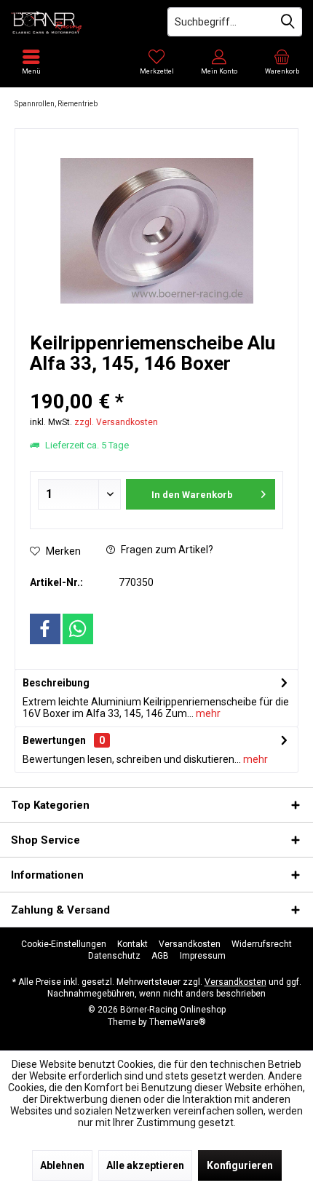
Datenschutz (114, 956)
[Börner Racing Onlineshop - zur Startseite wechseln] (78, 21)
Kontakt (132, 944)
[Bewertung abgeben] (156, 382)
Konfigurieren (240, 1165)
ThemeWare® (177, 1022)
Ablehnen (62, 1165)
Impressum (203, 956)
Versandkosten (190, 944)
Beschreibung (56, 683)
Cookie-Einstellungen (63, 944)
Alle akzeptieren (145, 1165)
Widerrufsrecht (261, 944)
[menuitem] (281, 61)
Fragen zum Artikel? (166, 549)
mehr (207, 713)
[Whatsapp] (78, 629)
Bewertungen (54, 740)
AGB (160, 956)
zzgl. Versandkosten (116, 422)
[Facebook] (45, 629)
